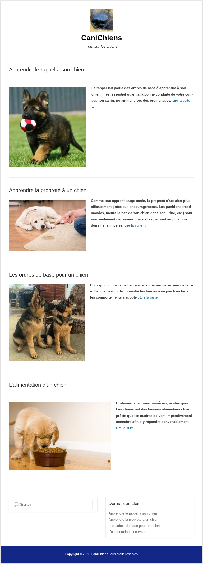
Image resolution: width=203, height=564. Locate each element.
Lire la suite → (135, 225)
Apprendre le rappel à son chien (46, 70)
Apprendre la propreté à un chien (47, 190)
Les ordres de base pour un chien (48, 275)
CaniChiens (101, 38)
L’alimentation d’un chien (37, 385)
